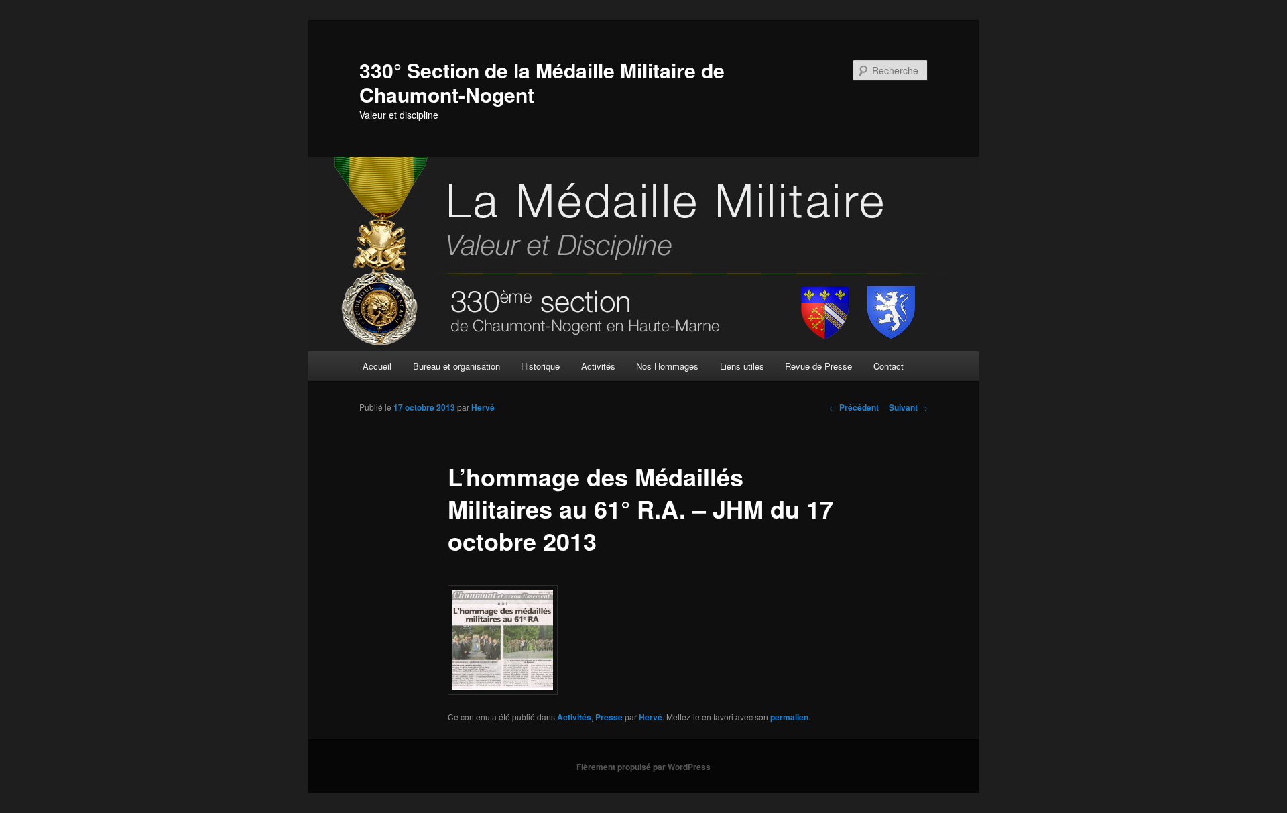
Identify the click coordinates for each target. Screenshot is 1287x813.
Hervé (483, 407)
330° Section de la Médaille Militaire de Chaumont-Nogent (542, 82)
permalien (789, 717)
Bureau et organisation (456, 366)
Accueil (377, 366)
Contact (888, 366)
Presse (609, 717)
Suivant (908, 407)
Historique (540, 366)
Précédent (854, 407)
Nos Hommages (667, 366)
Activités (598, 366)
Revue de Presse (818, 366)
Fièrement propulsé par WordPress (643, 767)
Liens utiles (742, 366)
